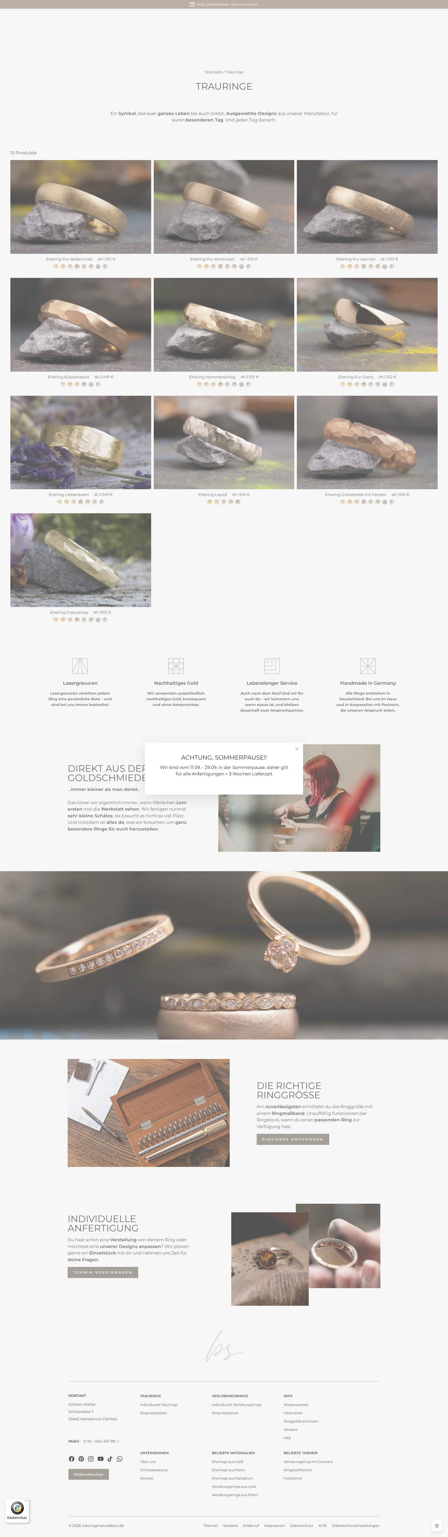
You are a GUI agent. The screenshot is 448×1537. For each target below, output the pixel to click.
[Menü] (26, 1502)
